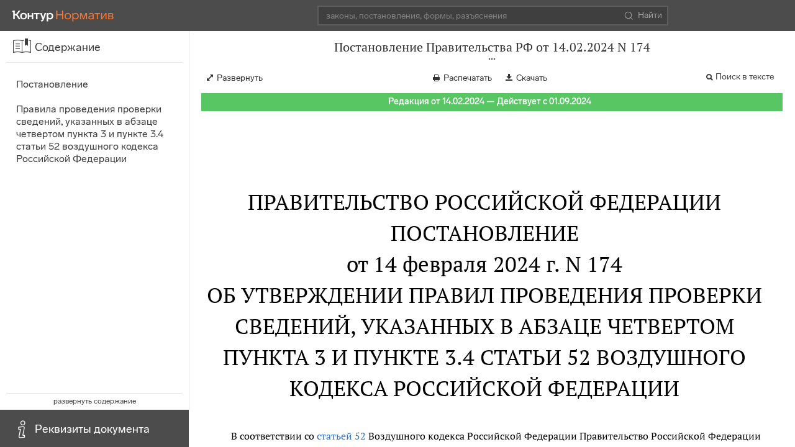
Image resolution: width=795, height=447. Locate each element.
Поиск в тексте (745, 76)
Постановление (52, 84)
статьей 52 (341, 436)
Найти (650, 15)
